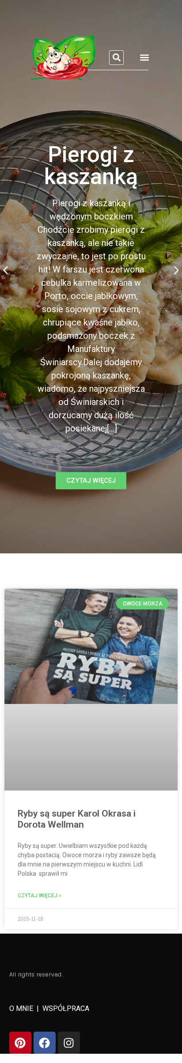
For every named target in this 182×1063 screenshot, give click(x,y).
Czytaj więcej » (39, 896)
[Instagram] (69, 1043)
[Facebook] (45, 1043)
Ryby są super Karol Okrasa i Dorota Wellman (77, 819)
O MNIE (22, 1008)
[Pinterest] (20, 1043)
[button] (116, 57)
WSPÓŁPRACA (65, 1008)
